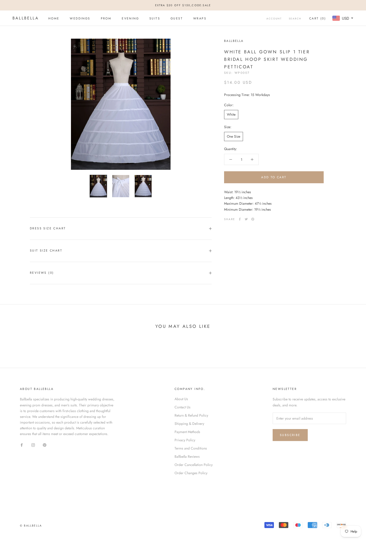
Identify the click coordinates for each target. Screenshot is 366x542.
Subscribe (290, 435)
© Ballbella (31, 526)
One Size (233, 136)
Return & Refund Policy (191, 415)
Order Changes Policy (191, 472)
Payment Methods (187, 431)
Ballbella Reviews (187, 456)
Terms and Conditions (191, 448)
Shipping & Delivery (189, 423)
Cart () (317, 18)
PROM (106, 18)
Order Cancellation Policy (194, 464)
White (231, 114)
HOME (54, 18)
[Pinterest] (252, 219)
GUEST (177, 18)
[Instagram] (33, 445)
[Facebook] (239, 219)
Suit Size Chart (46, 250)
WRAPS (199, 18)
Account (274, 18)
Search (295, 18)
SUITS (154, 18)
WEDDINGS (80, 18)
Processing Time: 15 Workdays (247, 94)
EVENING (130, 18)
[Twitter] (246, 219)
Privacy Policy (185, 440)
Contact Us (182, 407)
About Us (181, 398)
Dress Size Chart (48, 228)
